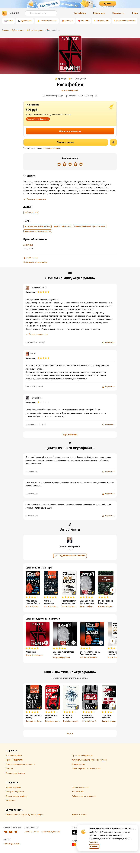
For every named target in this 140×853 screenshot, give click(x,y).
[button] (112, 590)
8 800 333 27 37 (31, 832)
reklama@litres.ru (12, 844)
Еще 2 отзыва (70, 434)
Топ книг (85, 21)
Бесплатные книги (48, 21)
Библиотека (99, 13)
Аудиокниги (26, 21)
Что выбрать (80, 13)
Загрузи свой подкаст (125, 21)
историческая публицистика (37, 226)
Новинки (69, 21)
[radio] (59, 164)
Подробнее (93, 842)
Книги (10, 21)
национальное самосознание (38, 231)
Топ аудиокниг (102, 21)
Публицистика (31, 212)
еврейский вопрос (62, 226)
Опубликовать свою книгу (35, 262)
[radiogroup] (70, 164)
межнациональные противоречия (89, 226)
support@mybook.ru (50, 832)
